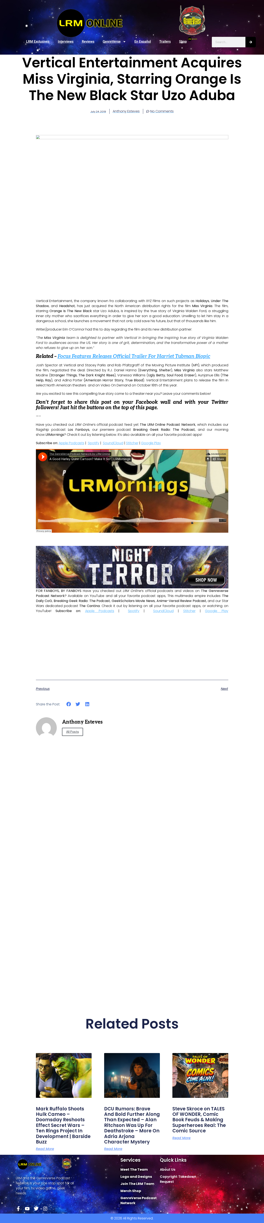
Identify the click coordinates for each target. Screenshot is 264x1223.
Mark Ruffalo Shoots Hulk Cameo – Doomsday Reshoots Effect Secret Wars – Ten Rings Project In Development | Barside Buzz (63, 1125)
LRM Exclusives (37, 42)
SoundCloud (113, 443)
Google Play (151, 443)
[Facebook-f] (18, 1208)
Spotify (93, 443)
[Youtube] (27, 1208)
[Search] (250, 42)
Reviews (88, 42)
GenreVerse (112, 42)
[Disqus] (132, 827)
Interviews (65, 42)
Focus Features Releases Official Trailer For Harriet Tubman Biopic (134, 356)
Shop (183, 42)
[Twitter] (36, 1208)
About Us (167, 1169)
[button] (68, 704)
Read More (45, 1149)
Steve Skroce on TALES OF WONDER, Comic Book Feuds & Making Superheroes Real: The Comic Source (199, 1120)
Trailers (165, 42)
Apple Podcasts (71, 443)
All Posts (72, 732)
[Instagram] (45, 1208)
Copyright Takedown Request (178, 1179)
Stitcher (132, 443)
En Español (142, 42)
